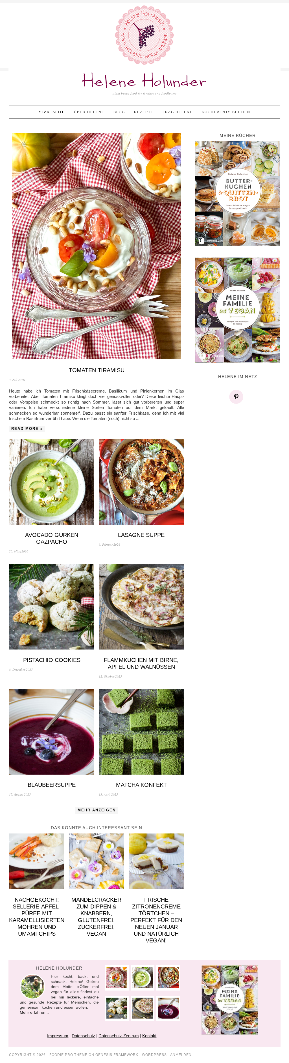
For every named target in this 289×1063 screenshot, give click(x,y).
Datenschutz (83, 1035)
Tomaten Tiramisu (96, 370)
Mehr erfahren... (34, 1012)
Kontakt (149, 1035)
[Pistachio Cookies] (51, 607)
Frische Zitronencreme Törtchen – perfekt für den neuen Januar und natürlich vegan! (156, 920)
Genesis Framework (116, 1055)
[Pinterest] (237, 397)
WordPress (154, 1055)
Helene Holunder (144, 82)
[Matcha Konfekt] (141, 732)
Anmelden (181, 1055)
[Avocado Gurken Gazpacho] (51, 482)
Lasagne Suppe (141, 535)
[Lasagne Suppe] (141, 482)
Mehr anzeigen (97, 810)
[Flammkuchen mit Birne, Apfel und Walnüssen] (141, 607)
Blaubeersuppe (52, 785)
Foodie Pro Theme (68, 1055)
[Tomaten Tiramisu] (96, 247)
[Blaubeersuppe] (51, 732)
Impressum (57, 1035)
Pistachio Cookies (51, 660)
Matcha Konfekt (141, 785)
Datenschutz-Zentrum (118, 1035)
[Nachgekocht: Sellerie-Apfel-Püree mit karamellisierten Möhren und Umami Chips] (36, 861)
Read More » (27, 429)
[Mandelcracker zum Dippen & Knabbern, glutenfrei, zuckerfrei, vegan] (96, 861)
